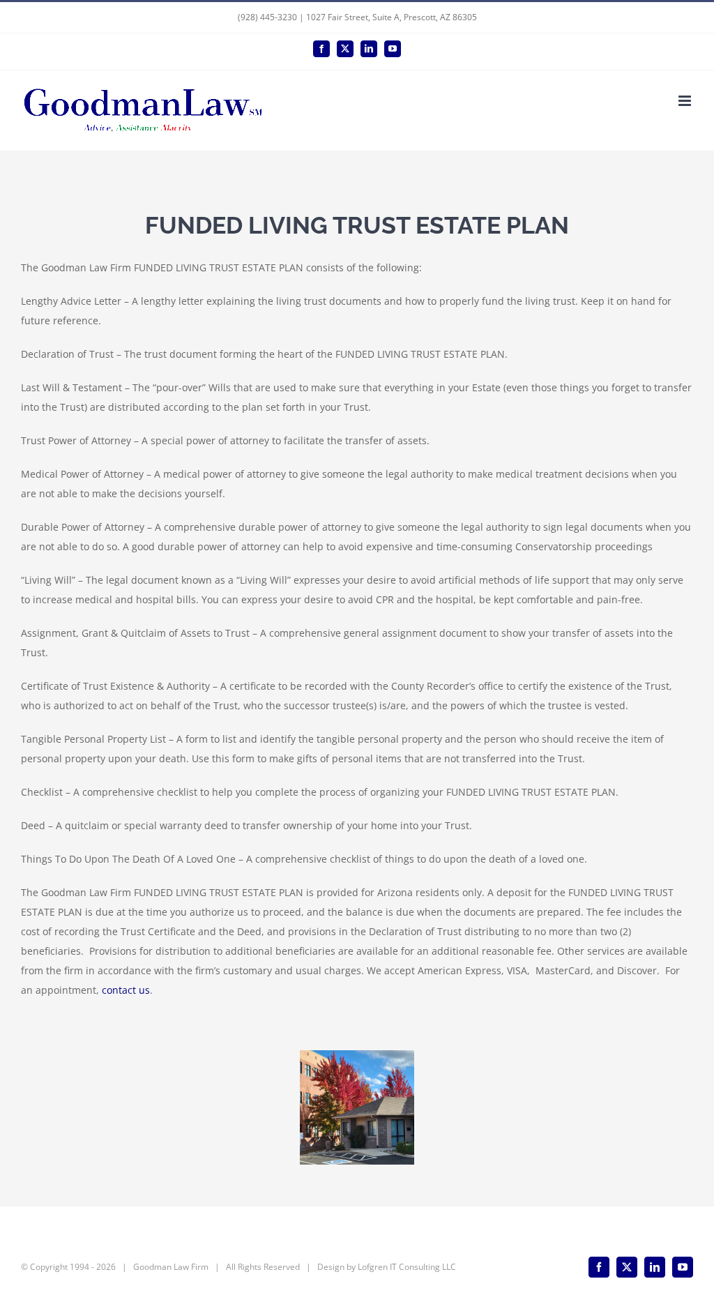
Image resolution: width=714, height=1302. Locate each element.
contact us (126, 990)
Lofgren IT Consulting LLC (407, 1267)
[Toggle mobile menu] (685, 100)
